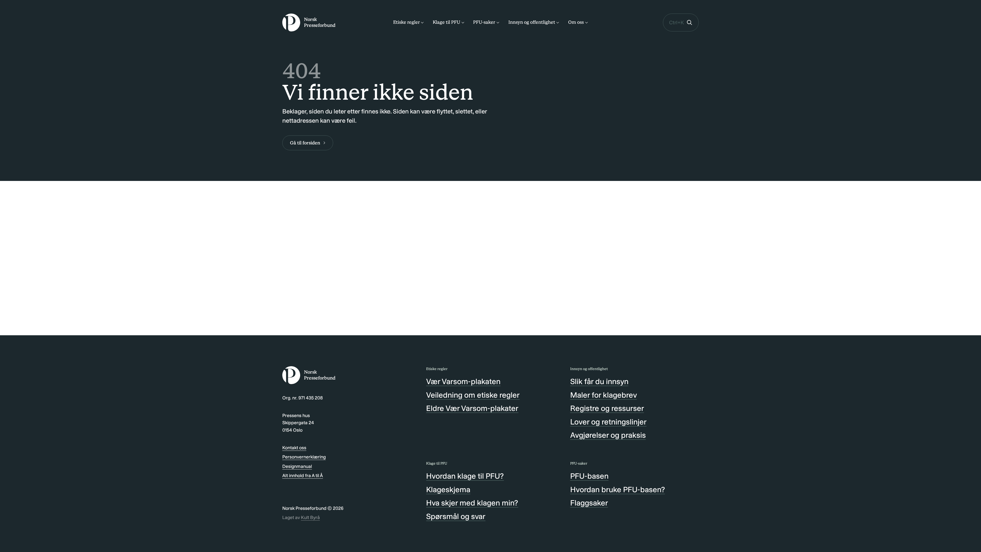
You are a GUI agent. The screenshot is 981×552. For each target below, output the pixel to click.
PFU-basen (589, 476)
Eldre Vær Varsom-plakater (472, 408)
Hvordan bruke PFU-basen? (617, 489)
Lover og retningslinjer (608, 422)
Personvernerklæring (304, 457)
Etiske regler (406, 22)
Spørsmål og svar (455, 516)
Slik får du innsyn (599, 381)
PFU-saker (484, 22)
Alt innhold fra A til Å (302, 475)
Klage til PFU (446, 22)
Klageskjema (448, 489)
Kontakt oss (294, 448)
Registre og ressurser (607, 408)
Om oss (576, 22)
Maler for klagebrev (603, 395)
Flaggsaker (589, 503)
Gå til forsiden (305, 143)
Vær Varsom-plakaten (463, 381)
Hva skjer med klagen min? (472, 503)
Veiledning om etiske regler (473, 395)
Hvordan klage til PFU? (465, 476)
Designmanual (297, 466)
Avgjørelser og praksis (608, 435)
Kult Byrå (310, 517)
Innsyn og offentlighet (531, 22)
